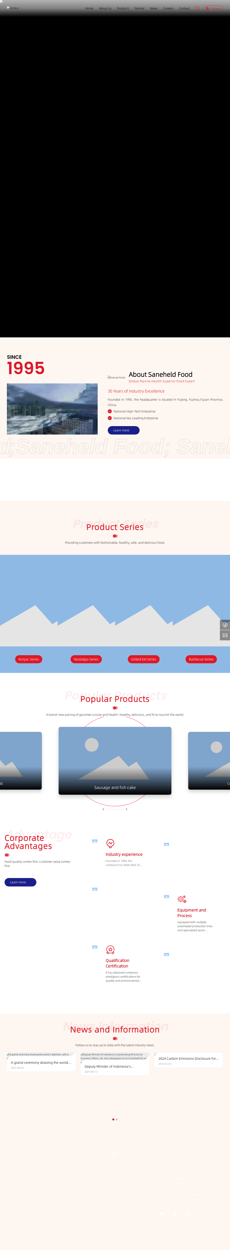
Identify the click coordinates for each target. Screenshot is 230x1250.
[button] (103, 809)
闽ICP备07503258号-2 (91, 1244)
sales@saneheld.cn (179, 1187)
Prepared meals (201, 659)
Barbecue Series (144, 659)
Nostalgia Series (29, 659)
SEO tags (218, 1244)
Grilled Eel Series (86, 659)
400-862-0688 (171, 1179)
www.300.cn (64, 1244)
